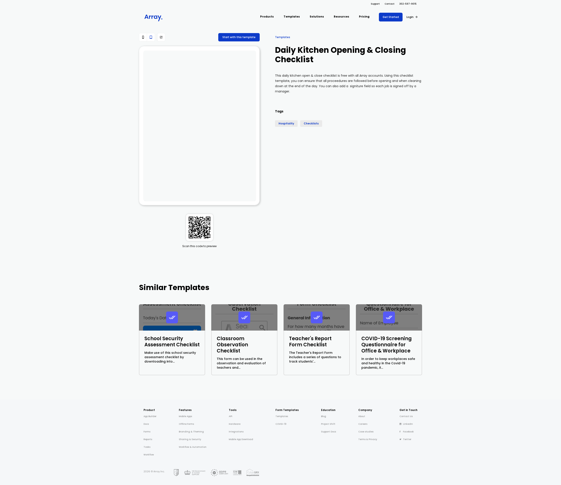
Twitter (407, 439)
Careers (362, 424)
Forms (147, 431)
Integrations (236, 431)
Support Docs (328, 431)
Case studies (365, 431)
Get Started (391, 17)
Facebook (408, 431)
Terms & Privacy (367, 439)
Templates (282, 37)
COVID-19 (280, 424)
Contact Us (406, 416)
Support (375, 3)
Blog (323, 416)
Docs (146, 424)
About (361, 416)
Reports (148, 439)
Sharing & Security (190, 439)
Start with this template (239, 37)
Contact (389, 3)
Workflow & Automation (192, 447)
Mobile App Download (241, 439)
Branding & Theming (191, 431)
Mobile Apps (185, 416)
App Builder (150, 416)
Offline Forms (186, 424)
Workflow (149, 454)
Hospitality (286, 123)
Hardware (234, 424)
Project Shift (328, 424)
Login (410, 17)
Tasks (147, 447)
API (230, 416)
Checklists (311, 123)
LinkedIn (408, 424)
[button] (266, 17)
